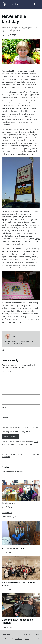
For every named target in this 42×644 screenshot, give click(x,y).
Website (5, 417)
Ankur (27, 639)
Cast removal (34, 454)
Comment (6, 371)
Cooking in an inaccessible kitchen (18, 621)
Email (5, 407)
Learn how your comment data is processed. (20, 443)
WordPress (18, 639)
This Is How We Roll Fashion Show (18, 584)
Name (5, 397)
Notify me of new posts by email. (17, 431)
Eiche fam (13, 4)
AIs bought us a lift (13, 548)
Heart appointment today (12, 471)
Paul (14, 336)
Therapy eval (7, 513)
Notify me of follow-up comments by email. (21, 427)
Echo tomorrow (8, 503)
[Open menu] (34, 4)
